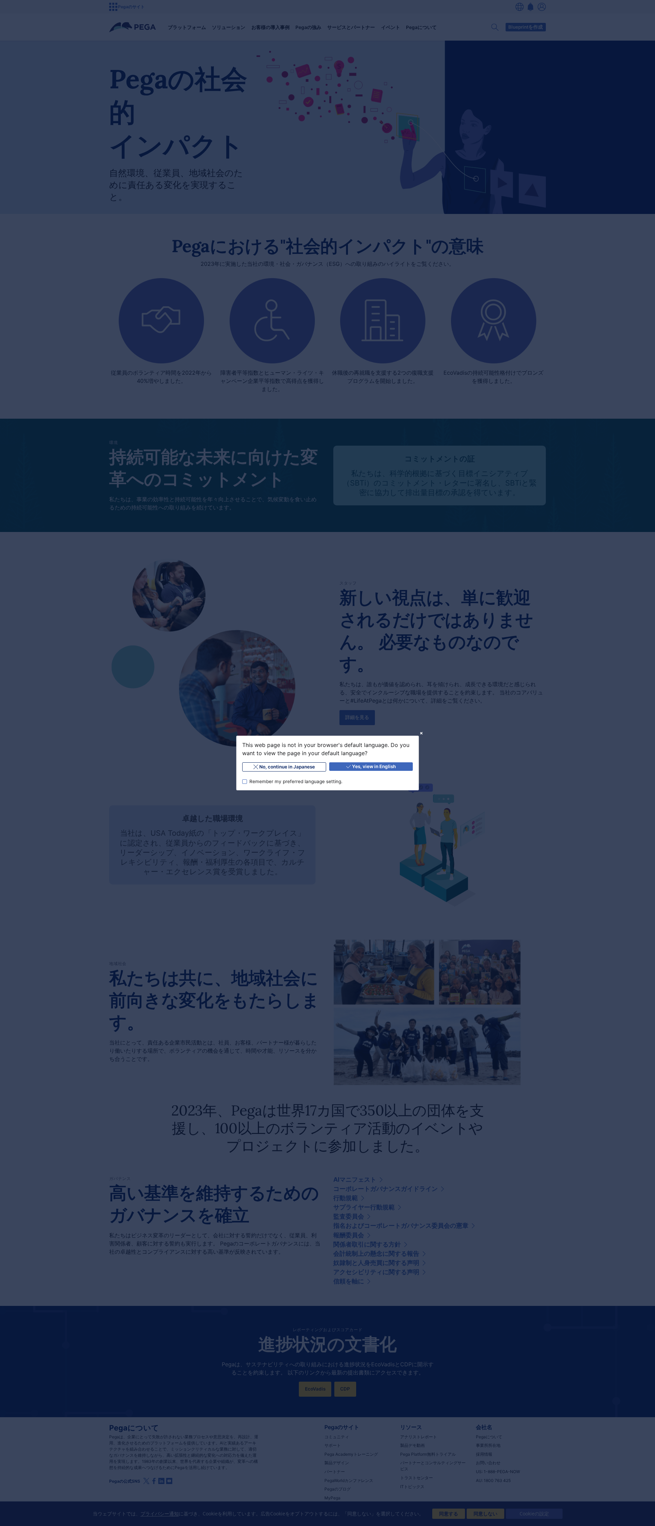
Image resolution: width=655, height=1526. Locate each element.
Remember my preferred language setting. (295, 781)
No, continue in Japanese (287, 766)
